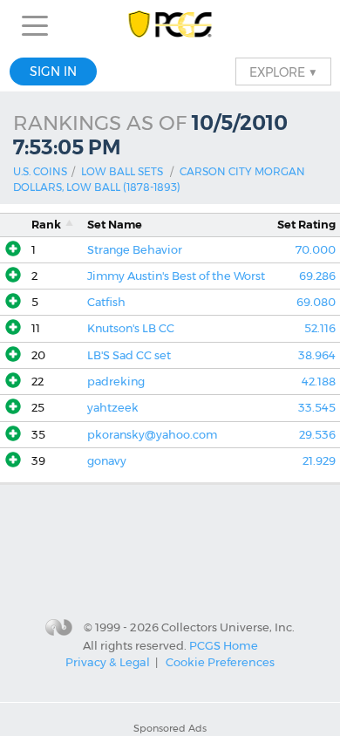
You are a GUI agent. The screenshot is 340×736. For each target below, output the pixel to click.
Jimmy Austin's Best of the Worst (176, 276)
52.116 (320, 328)
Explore (283, 71)
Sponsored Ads (170, 728)
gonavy (106, 460)
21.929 (319, 460)
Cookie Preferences (220, 662)
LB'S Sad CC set (129, 355)
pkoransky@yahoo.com (152, 434)
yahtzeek (113, 407)
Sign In (53, 71)
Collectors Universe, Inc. (228, 627)
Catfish (106, 302)
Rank (46, 224)
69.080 (316, 302)
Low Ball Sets (122, 171)
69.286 (317, 276)
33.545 (317, 407)
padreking (116, 381)
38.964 (317, 355)
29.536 (317, 434)
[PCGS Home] (170, 25)
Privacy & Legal (107, 662)
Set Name (114, 224)
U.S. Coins (40, 171)
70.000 (316, 249)
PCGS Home (223, 644)
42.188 (319, 381)
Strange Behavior (134, 249)
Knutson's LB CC (130, 328)
